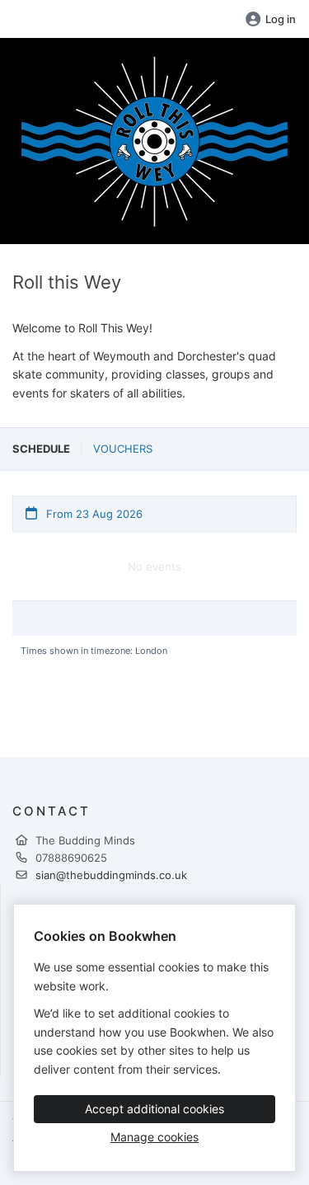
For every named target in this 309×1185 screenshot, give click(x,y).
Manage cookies (154, 1137)
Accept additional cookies (154, 1109)
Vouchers (122, 448)
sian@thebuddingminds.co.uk (111, 875)
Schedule (41, 448)
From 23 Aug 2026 (93, 513)
